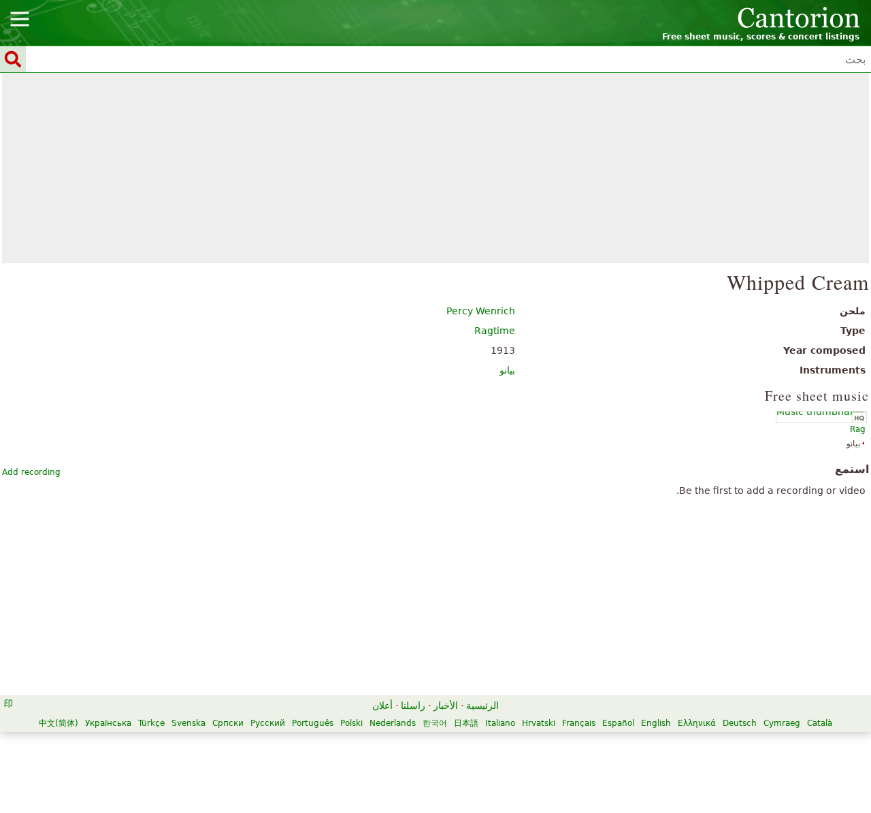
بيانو (507, 370)
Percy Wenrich (480, 310)
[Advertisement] (436, 168)
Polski (351, 723)
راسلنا (413, 705)
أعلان (382, 705)
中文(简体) (58, 723)
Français (578, 723)
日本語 (466, 723)
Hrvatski (538, 723)
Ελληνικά (697, 723)
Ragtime (494, 330)
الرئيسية (482, 705)
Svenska (188, 723)
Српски (228, 723)
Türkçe (151, 723)
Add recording (31, 472)
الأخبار (445, 705)
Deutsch (740, 723)
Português (312, 723)
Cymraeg (781, 723)
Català (819, 723)
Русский (267, 723)
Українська (108, 723)
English (656, 723)
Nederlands (392, 723)
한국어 (435, 723)
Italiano (500, 723)
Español (618, 723)
